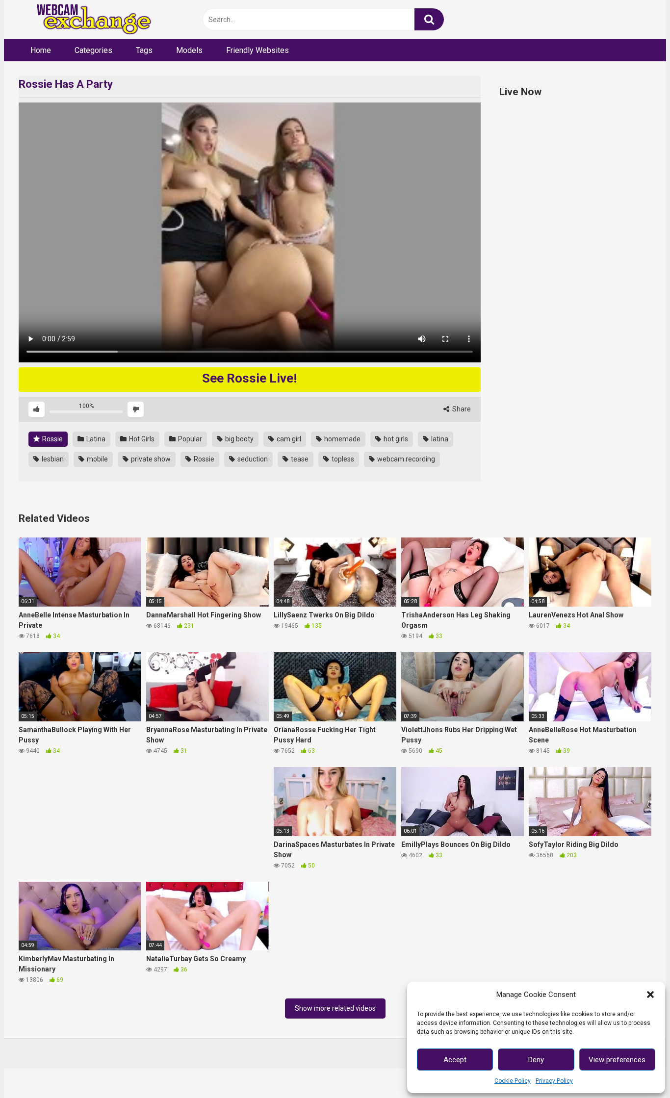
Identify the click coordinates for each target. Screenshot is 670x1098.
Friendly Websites (257, 50)
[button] (650, 994)
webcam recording (405, 459)
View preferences (617, 1059)
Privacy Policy (554, 1080)
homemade (342, 439)
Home (40, 50)
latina (439, 439)
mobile (96, 459)
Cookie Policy (512, 1080)
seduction (252, 459)
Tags (144, 50)
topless (342, 459)
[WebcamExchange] (88, 19)
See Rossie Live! (249, 378)
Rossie (52, 439)
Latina (95, 439)
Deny (536, 1059)
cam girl (288, 439)
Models (189, 50)
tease (299, 459)
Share (461, 409)
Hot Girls (141, 439)
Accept (454, 1059)
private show (150, 459)
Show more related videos (335, 1008)
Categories (93, 50)
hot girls (395, 439)
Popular (189, 439)
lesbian (52, 459)
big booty (239, 439)
